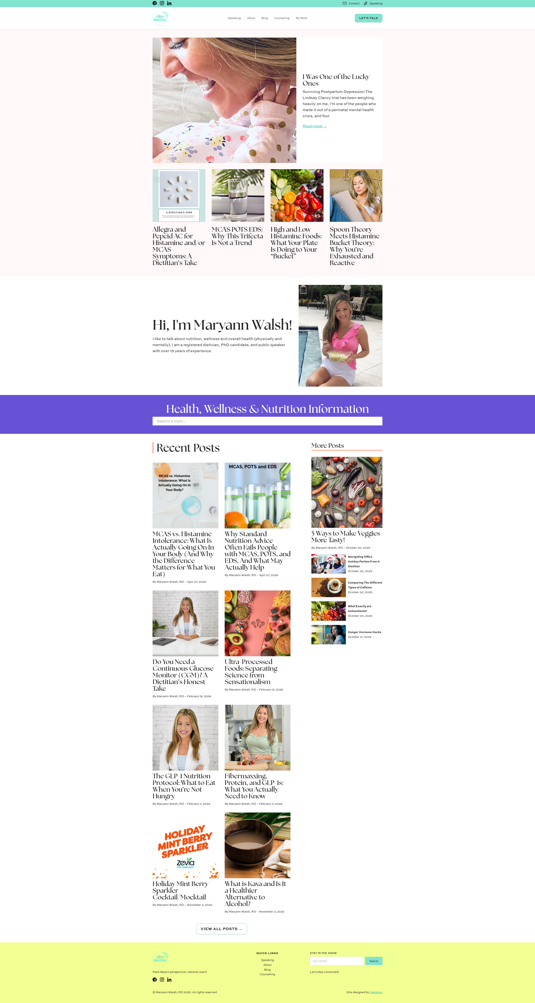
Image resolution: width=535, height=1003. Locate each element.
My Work (301, 18)
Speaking (234, 18)
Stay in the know (323, 953)
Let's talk (368, 18)
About (251, 18)
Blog (264, 18)
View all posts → (222, 928)
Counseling (281, 18)
